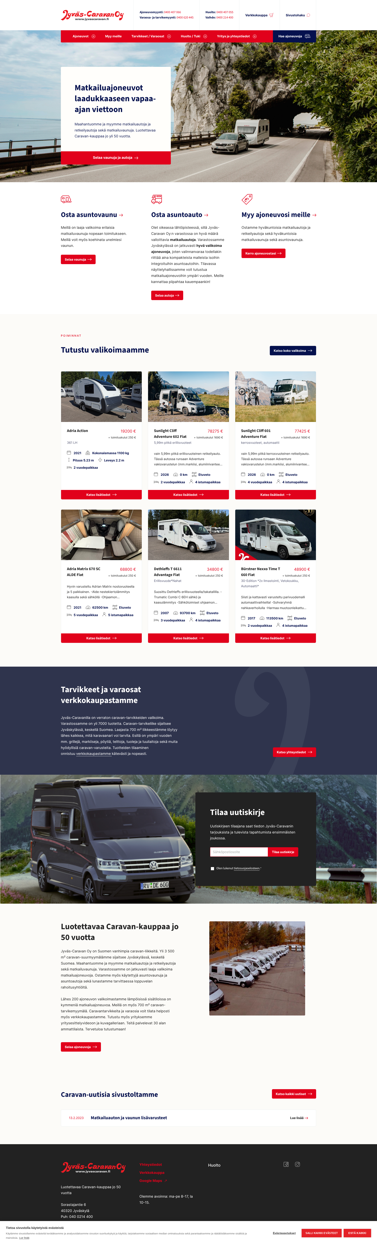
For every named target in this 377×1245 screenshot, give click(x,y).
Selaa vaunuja (75, 259)
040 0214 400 (81, 1217)
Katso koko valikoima (290, 351)
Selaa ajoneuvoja (78, 1047)
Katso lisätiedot (98, 495)
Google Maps (151, 1181)
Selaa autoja (164, 295)
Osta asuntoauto (176, 215)
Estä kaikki (357, 1233)
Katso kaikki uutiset (291, 1094)
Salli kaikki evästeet (322, 1233)
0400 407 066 (172, 12)
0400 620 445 (185, 18)
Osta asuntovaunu (89, 215)
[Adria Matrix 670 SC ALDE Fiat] (101, 535)
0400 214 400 (224, 18)
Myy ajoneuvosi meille (276, 215)
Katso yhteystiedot (292, 752)
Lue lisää (24, 1237)
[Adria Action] (101, 396)
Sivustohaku (295, 15)
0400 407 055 (224, 12)
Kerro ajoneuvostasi (260, 253)
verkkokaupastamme (94, 754)
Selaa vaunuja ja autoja (112, 158)
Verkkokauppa (256, 15)
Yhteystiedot (150, 1165)
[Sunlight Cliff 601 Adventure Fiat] (275, 396)
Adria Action (77, 431)
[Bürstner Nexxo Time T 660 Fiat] (275, 535)
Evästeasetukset (284, 1233)
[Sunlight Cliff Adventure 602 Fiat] (188, 396)
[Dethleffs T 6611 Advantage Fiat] (188, 535)
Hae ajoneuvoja (290, 36)
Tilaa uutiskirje (283, 852)
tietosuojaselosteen (247, 868)
